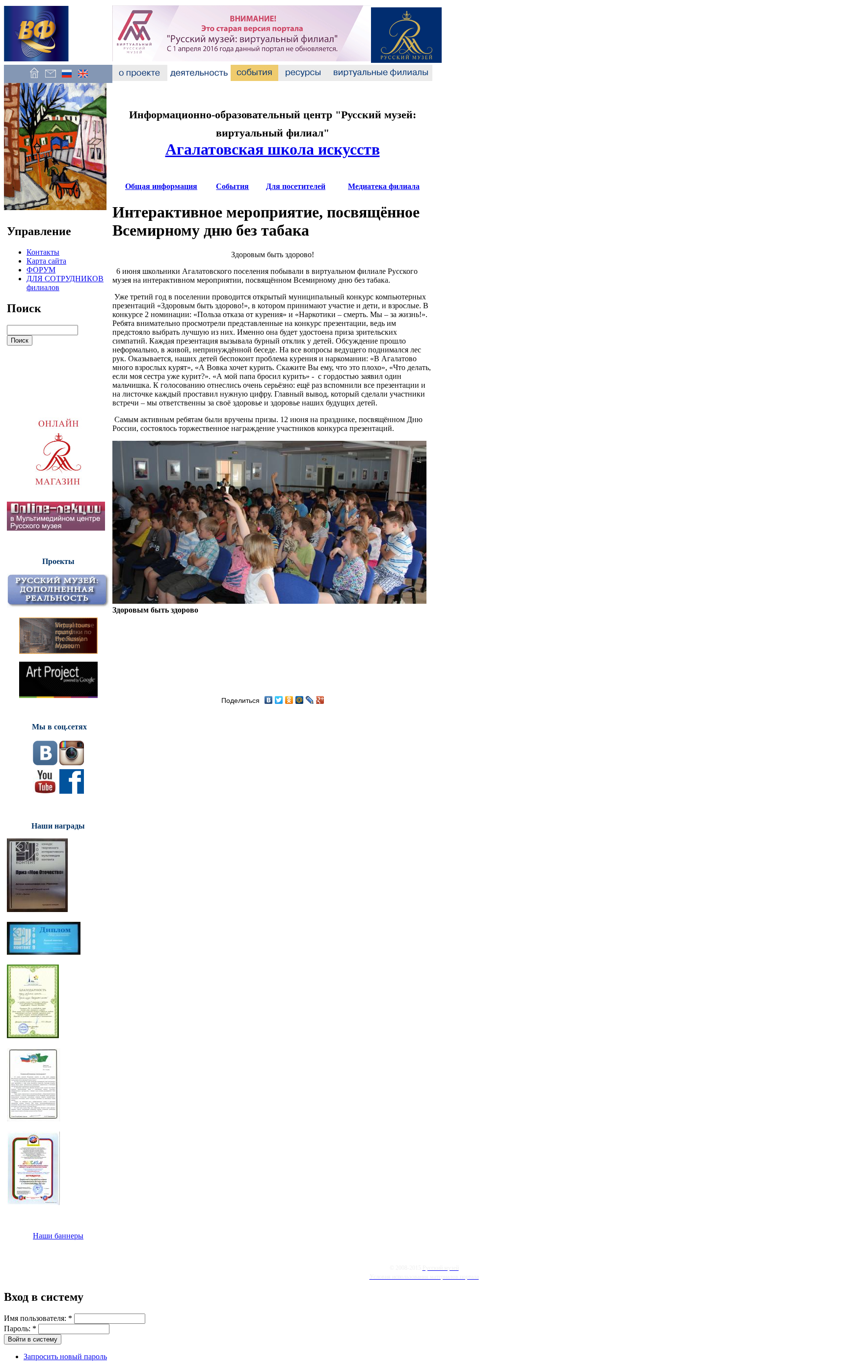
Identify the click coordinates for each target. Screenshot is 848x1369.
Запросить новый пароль (65, 1356)
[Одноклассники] (289, 700)
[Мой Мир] (299, 700)
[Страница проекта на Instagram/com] (71, 762)
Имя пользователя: (38, 1318)
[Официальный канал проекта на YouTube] (45, 791)
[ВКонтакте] (269, 700)
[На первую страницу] (34, 78)
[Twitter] (279, 700)
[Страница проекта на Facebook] (71, 791)
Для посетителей (295, 186)
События (232, 186)
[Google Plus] (320, 700)
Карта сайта (46, 261)
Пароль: (20, 1328)
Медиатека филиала (384, 186)
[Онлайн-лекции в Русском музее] (56, 528)
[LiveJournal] (310, 700)
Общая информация (161, 186)
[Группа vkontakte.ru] (45, 762)
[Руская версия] (66, 78)
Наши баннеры (58, 1236)
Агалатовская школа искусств (272, 149)
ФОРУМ (40, 270)
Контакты (42, 252)
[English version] (83, 78)
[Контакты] (50, 78)
